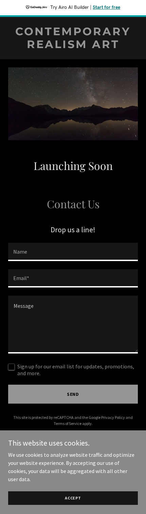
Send (73, 394)
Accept (73, 497)
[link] (73, 46)
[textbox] (73, 252)
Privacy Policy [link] (113, 417)
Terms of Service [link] (67, 423)
